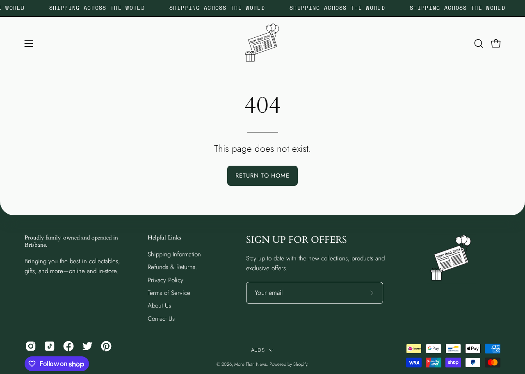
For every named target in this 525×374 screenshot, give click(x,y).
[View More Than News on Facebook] (68, 346)
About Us (159, 305)
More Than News (250, 364)
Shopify (300, 364)
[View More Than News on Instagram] (31, 346)
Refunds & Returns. (172, 266)
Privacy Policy (165, 279)
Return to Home (262, 175)
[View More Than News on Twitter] (87, 346)
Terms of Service (169, 292)
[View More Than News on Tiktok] (49, 346)
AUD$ (258, 350)
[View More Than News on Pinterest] (106, 346)
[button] (478, 43)
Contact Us (161, 318)
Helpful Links (164, 238)
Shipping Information (174, 254)
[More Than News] (262, 43)
